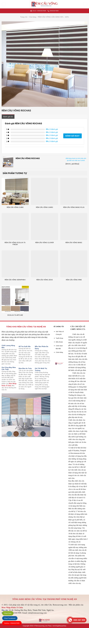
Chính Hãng (59, 352)
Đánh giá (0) (8, 117)
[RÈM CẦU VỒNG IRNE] (73, 263)
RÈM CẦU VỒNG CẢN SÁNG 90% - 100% (53, 17)
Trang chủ (23, 17)
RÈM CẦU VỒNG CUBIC (15, 207)
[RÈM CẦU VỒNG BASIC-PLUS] (73, 191)
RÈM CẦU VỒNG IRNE (74, 280)
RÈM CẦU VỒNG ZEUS (44, 280)
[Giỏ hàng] (85, 4)
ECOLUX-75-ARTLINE (15, 315)
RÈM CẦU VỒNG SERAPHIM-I (15, 280)
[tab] (8, 116)
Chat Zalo (7, 613)
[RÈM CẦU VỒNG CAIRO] (44, 191)
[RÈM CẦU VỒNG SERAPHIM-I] (15, 263)
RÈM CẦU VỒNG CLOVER (44, 242)
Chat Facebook (9, 618)
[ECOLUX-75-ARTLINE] (15, 299)
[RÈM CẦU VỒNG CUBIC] (15, 191)
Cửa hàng (32, 17)
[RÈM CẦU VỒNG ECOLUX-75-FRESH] (15, 226)
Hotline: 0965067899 (12, 623)
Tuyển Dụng (59, 338)
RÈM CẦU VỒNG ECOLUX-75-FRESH (15, 243)
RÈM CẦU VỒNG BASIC (73, 242)
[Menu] (3, 4)
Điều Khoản (59, 342)
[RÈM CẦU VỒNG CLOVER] (44, 226)
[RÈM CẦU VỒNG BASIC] (73, 226)
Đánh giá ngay (72, 136)
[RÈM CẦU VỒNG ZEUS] (44, 263)
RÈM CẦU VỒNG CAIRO (44, 207)
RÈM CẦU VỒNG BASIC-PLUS (73, 207)
